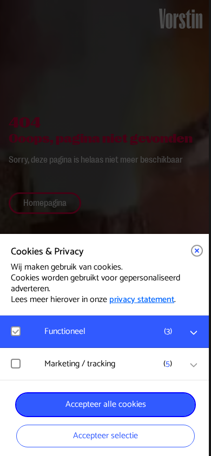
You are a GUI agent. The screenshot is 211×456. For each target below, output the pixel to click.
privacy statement (141, 299)
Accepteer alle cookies (105, 404)
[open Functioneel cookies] (193, 333)
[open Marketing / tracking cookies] (193, 365)
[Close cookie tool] (197, 251)
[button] (111, 331)
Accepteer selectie (105, 435)
